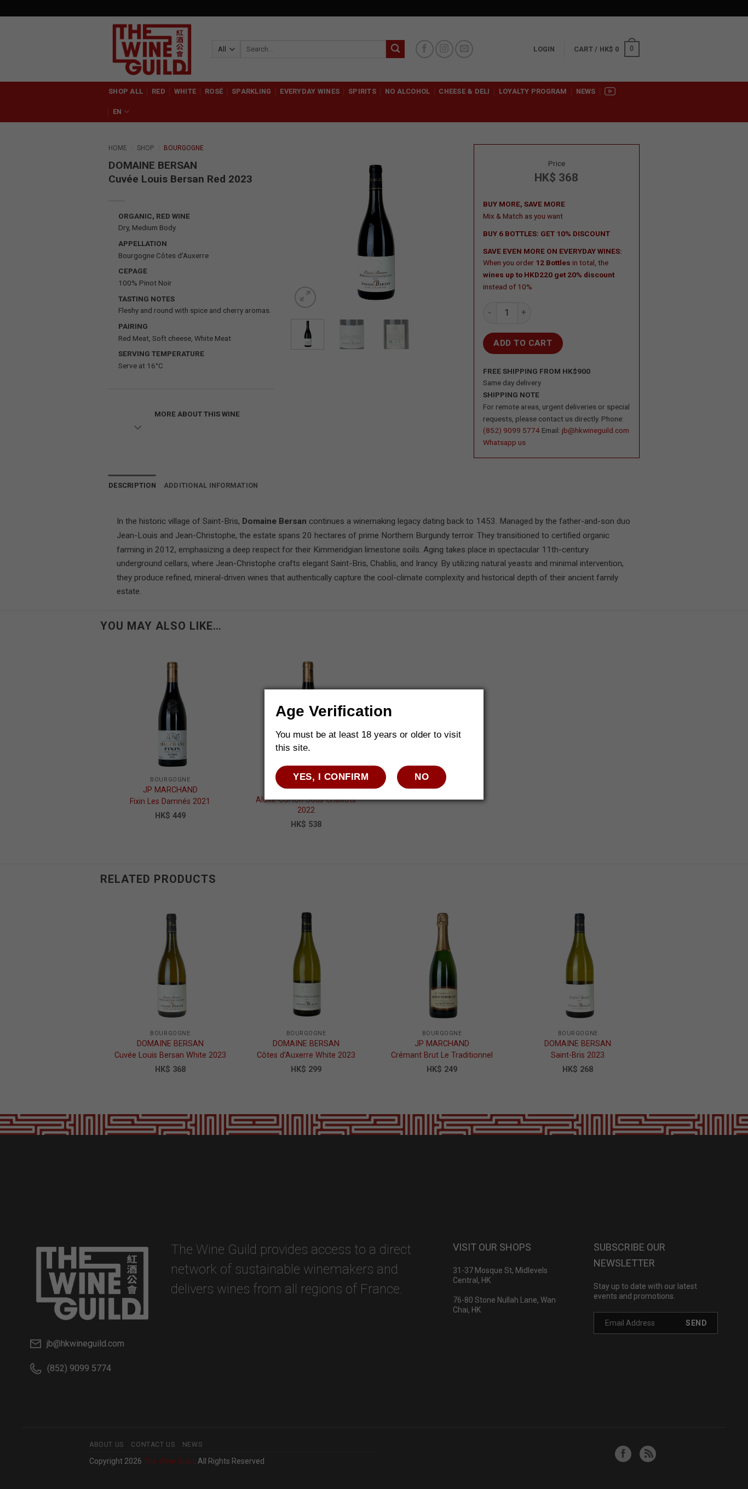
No (422, 777)
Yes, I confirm (331, 777)
